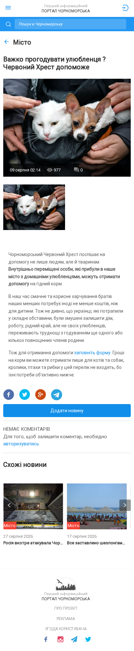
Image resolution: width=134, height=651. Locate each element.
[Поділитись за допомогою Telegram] (56, 394)
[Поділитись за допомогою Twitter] (24, 394)
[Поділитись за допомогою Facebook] (8, 394)
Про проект (65, 608)
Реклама (66, 618)
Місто (22, 42)
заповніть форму (92, 352)
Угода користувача (66, 628)
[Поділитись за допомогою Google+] (40, 394)
